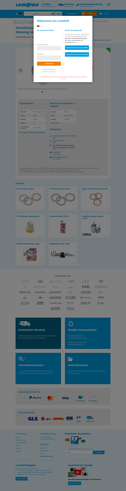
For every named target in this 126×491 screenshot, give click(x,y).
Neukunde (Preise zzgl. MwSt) (77, 48)
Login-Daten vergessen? (49, 71)
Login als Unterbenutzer (49, 69)
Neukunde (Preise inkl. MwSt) (77, 54)
